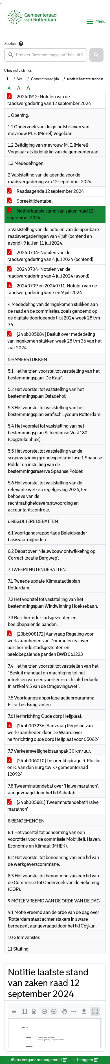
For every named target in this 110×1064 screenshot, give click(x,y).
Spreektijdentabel (34, 201)
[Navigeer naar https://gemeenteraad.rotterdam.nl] (32, 21)
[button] (96, 55)
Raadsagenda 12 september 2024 (50, 191)
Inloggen (85, 1060)
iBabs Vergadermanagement (36, 1060)
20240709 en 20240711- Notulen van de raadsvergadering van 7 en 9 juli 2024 (52, 289)
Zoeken (10, 43)
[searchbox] (45, 55)
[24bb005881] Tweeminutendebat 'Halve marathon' (53, 806)
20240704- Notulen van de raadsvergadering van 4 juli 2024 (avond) (48, 272)
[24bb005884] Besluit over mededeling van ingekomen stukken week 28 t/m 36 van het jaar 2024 (54, 341)
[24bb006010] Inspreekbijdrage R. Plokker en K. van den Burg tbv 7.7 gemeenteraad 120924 (54, 767)
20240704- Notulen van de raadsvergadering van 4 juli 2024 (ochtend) (50, 256)
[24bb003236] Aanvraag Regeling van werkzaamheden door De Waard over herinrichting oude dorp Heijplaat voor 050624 (53, 732)
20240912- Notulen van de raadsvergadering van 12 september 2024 (49, 100)
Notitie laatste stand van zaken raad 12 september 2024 (50, 214)
